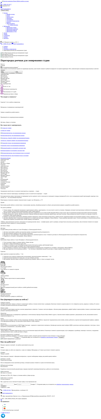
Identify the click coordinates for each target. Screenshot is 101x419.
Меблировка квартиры (12, 29)
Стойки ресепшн (13, 25)
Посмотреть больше (6, 158)
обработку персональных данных (49, 337)
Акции (5, 32)
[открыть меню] (1, 1)
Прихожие (9, 18)
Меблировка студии (12, 31)
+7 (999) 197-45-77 (7, 390)
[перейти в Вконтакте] (1, 2)
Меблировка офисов (12, 30)
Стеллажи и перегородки (13, 21)
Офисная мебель (11, 23)
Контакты (6, 38)
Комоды (9, 22)
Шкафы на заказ (11, 14)
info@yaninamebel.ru (7, 393)
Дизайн (5, 34)
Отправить (61, 337)
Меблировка (7, 26)
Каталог (6, 13)
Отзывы (6, 36)
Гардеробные (10, 19)
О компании (7, 35)
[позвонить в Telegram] (3, 417)
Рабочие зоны (10, 17)
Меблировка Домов (11, 27)
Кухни (8, 15)
